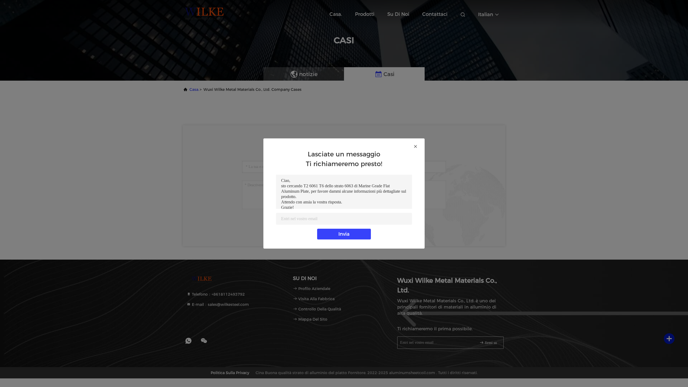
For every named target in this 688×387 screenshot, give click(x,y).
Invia (344, 234)
